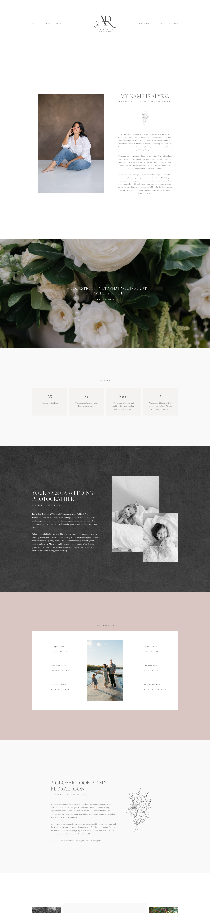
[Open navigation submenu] (151, 23)
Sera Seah (66, 840)
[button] (59, 23)
